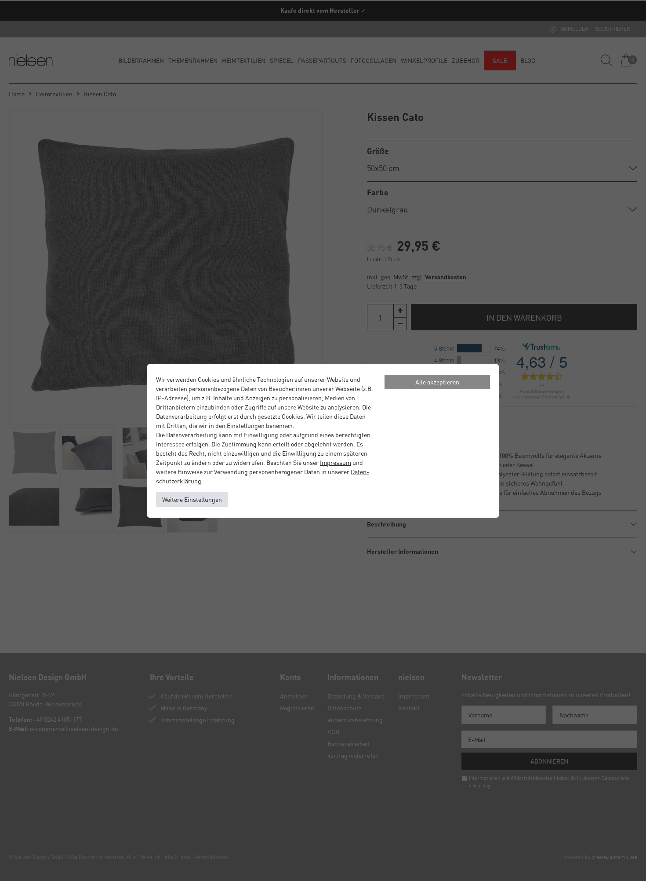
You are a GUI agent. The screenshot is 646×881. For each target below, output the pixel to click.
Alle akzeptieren (437, 382)
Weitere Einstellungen (192, 499)
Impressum (335, 462)
